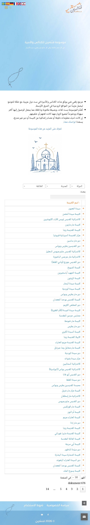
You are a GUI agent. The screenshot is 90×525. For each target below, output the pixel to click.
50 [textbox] (76, 477)
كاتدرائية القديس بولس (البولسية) (64, 369)
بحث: (82, 192)
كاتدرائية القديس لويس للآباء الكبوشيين (62, 219)
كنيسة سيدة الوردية (71, 289)
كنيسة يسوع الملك (71, 471)
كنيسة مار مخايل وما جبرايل (67, 348)
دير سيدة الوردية (72, 353)
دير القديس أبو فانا (71, 375)
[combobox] (78, 186)
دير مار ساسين (73, 241)
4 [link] (66, 489)
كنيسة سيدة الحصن (71, 214)
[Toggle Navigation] (6, 8)
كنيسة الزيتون (74, 278)
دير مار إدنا (75, 423)
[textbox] (80, 186)
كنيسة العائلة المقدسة (70, 439)
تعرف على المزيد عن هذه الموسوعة (45, 129)
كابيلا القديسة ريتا (72, 337)
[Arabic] (24, 4)
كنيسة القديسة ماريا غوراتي (67, 433)
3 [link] (72, 489)
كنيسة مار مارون (72, 225)
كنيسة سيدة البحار (72, 284)
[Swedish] (4, 4)
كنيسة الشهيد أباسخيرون (69, 273)
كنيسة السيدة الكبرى (71, 332)
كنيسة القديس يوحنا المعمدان (66, 300)
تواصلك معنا (70, 122)
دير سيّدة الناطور (72, 450)
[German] (12, 4)
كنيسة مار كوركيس (71, 407)
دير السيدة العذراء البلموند (68, 460)
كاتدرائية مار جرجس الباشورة (66, 257)
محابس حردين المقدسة (69, 316)
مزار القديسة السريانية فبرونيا (66, 235)
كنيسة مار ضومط (72, 321)
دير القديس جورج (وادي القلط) (66, 262)
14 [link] (47, 489)
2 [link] (77, 489)
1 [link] (83, 489)
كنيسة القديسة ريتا (71, 230)
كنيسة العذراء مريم (71, 417)
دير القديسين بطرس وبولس (67, 246)
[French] (16, 4)
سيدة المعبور (74, 209)
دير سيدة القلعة (73, 380)
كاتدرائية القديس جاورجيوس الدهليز (63, 251)
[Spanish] (8, 4)
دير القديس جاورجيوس (69, 401)
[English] (20, 4)
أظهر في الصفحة (72, 477)
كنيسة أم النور (74, 412)
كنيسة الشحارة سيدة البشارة (67, 455)
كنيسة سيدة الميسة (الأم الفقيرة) (65, 310)
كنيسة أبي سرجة (72, 444)
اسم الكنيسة (72, 203)
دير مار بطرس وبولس (70, 294)
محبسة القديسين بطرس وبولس (66, 385)
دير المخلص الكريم (71, 305)
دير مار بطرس (74, 326)
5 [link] (61, 489)
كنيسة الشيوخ (74, 268)
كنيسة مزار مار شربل (71, 391)
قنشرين (40, 521)
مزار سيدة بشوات (72, 359)
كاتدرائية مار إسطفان (70, 396)
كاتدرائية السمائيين (71, 364)
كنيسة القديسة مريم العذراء (67, 342)
